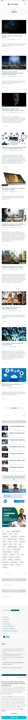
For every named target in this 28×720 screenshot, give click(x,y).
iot (3, 549)
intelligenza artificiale (12, 546)
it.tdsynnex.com (5, 667)
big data (4, 533)
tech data (18, 564)
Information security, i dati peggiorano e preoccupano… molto (13, 109)
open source (12, 554)
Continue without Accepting (22, 677)
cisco (10, 533)
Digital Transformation (12, 539)
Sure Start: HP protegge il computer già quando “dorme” (13, 189)
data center (22, 536)
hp (15, 544)
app (8, 531)
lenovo (8, 549)
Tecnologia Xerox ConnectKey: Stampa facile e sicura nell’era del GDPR (14, 148)
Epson (4, 541)
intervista (21, 546)
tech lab (5, 567)
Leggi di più (5, 50)
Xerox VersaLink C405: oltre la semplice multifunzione (11, 308)
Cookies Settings (15, 610)
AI (3, 531)
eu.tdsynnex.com (12, 667)
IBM (20, 544)
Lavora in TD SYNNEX (8, 626)
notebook (5, 554)
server (4, 559)
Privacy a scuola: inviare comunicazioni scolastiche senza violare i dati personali (12, 73)
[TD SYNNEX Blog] (13, 4)
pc (18, 554)
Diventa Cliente (6, 624)
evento (10, 541)
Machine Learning (16, 549)
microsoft (16, 551)
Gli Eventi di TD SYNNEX (9, 628)
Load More (14, 408)
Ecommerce (6, 621)
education (21, 539)
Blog (3, 105)
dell (4, 539)
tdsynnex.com (19, 667)
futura (15, 541)
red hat (4, 557)
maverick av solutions (7, 551)
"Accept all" (10, 696)
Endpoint (4, 144)
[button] (25, 4)
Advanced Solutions (7, 263)
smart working (14, 562)
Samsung (11, 557)
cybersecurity (14, 536)
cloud (16, 533)
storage (11, 564)
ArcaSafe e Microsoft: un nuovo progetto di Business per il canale (12, 267)
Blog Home (5, 617)
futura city (22, 541)
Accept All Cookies (14, 717)
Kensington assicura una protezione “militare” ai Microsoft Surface (13, 225)
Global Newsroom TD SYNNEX (10, 631)
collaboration (5, 536)
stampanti (5, 564)
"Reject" (18, 706)
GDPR (10, 544)
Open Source (5, 32)
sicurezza (10, 559)
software (21, 562)
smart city (17, 559)
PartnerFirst (6, 619)
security (17, 557)
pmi (22, 554)
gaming (4, 544)
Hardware (4, 185)
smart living (5, 562)
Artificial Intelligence (16, 531)
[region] (14, 698)
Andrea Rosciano (13, 112)
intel (4, 546)
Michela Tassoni (12, 39)
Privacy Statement (6, 610)
